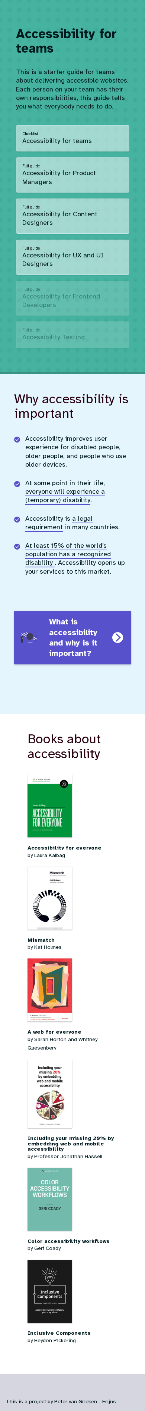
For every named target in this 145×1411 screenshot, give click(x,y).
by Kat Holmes (45, 943)
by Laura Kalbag (65, 851)
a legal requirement (59, 522)
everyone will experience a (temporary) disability (65, 495)
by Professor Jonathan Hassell (71, 1147)
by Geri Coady (69, 1244)
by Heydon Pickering (59, 1336)
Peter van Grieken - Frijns (85, 1401)
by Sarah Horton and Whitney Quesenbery (62, 1039)
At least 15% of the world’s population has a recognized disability (68, 554)
